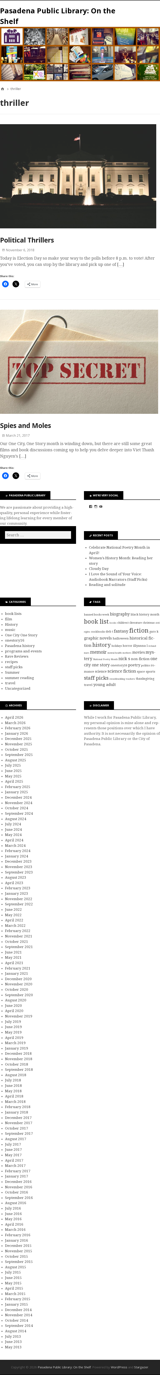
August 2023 (15, 877)
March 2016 (15, 1229)
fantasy (121, 631)
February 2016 (17, 1235)
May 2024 (13, 835)
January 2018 (16, 1112)
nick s (124, 658)
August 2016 (15, 1203)
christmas (149, 622)
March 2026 (15, 723)
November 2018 (18, 1059)
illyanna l (140, 646)
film (8, 619)
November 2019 (18, 1016)
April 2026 (14, 717)
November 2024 (18, 803)
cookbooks (98, 631)
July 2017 (13, 1144)
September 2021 (19, 947)
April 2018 (14, 1096)
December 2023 (18, 861)
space (141, 671)
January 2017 (16, 1176)
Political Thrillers (27, 239)
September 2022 (19, 904)
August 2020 (15, 1000)
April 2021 (14, 963)
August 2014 (15, 1331)
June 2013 (13, 1342)
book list (96, 621)
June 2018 (13, 1085)
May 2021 (13, 957)
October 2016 (16, 1192)
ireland (152, 646)
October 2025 (16, 749)
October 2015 (16, 1256)
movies (138, 652)
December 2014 (18, 1310)
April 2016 (14, 1224)
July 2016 (13, 1208)
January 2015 (16, 1304)
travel (10, 683)
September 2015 (19, 1262)
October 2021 (16, 942)
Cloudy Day (99, 569)
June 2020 (13, 1005)
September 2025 (19, 755)
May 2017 (13, 1155)
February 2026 (17, 728)
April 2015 (14, 1288)
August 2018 (15, 1075)
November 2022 (18, 899)
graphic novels (98, 638)
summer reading (19, 678)
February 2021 (17, 968)
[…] (120, 264)
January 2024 (16, 856)
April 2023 (14, 883)
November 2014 (18, 1315)
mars (86, 653)
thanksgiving (145, 678)
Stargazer (141, 1367)
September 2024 (19, 813)
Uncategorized (17, 688)
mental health (115, 653)
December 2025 (18, 739)
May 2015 (13, 1283)
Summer (12, 672)
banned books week (96, 614)
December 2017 (18, 1118)
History (11, 624)
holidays (116, 645)
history (101, 645)
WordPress (119, 1367)
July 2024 (13, 824)
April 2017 (14, 1160)
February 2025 (17, 787)
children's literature (129, 622)
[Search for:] (38, 535)
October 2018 (16, 1064)
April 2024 (14, 840)
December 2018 (18, 1053)
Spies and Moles (25, 425)
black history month (145, 614)
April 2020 (14, 1011)
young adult (104, 684)
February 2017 (17, 1171)
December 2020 (18, 979)
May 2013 (13, 1347)
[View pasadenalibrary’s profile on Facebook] (90, 506)
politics (145, 665)
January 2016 (16, 1240)
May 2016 (13, 1219)
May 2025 (13, 776)
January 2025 (16, 792)
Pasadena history (20, 646)
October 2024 (16, 808)
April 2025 (14, 781)
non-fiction (140, 659)
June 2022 (13, 909)
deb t (109, 631)
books (113, 623)
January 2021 (16, 973)
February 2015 (17, 1299)
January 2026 (16, 733)
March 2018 (15, 1102)
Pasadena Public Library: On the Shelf (64, 1367)
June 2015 (13, 1278)
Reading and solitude (107, 585)
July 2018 (13, 1080)
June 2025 (13, 771)
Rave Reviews (16, 656)
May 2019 (13, 1032)
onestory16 (14, 640)
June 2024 (13, 829)
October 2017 (16, 1128)
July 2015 (13, 1272)
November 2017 (18, 1123)
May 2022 (13, 915)
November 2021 (18, 936)
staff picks (13, 667)
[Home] (2, 88)
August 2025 (15, 760)
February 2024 (17, 851)
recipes (11, 662)
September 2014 (19, 1326)
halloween (121, 638)
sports (150, 671)
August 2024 (15, 819)
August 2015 (15, 1267)
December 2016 (18, 1182)
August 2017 (15, 1139)
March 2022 (15, 925)
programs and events (23, 651)
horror (127, 645)
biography (120, 614)
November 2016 (18, 1187)
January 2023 (16, 893)
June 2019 (13, 1027)
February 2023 (17, 888)
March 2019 (15, 1043)
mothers (126, 653)
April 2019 (14, 1038)
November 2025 (18, 744)
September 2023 (19, 872)
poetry (134, 665)
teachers (130, 679)
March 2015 (15, 1294)
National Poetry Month (105, 659)
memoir (98, 652)
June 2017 (13, 1149)
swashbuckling (117, 679)
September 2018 (19, 1069)
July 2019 (13, 1022)
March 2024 (15, 845)
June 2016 (13, 1214)
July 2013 (13, 1336)
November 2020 (18, 984)
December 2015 (18, 1246)
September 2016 (19, 1198)
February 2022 (17, 931)
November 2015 (18, 1251)
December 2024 (18, 797)
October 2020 (16, 989)
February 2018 (17, 1107)
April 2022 (14, 920)
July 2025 (13, 765)
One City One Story (21, 635)
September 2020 (19, 995)
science (101, 671)
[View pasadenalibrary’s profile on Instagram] (96, 506)
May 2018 (13, 1091)
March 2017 (15, 1166)
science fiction (122, 671)
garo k (153, 631)
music (10, 630)
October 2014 (16, 1320)
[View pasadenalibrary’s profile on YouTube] (100, 506)
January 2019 (16, 1048)
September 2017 (19, 1133)
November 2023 (18, 867)
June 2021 (13, 952)
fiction (139, 630)
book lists (13, 614)
